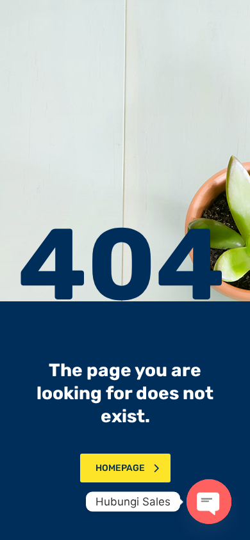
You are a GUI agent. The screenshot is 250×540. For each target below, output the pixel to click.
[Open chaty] (209, 501)
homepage (120, 468)
